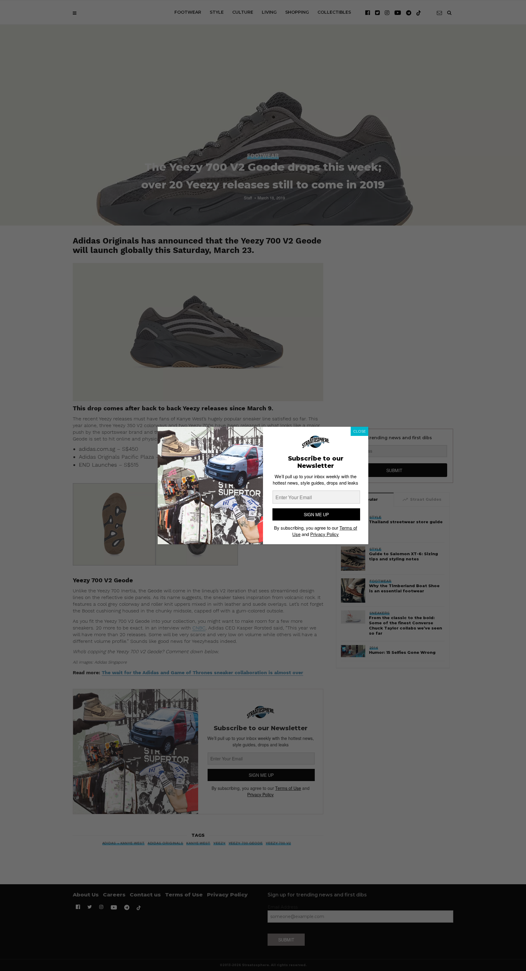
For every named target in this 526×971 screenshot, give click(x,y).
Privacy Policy (324, 534)
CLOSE (359, 431)
